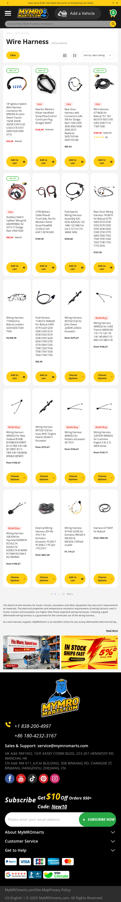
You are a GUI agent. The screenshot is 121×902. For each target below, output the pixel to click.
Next (69, 593)
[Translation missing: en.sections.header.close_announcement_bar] (117, 3)
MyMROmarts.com (20, 890)
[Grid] (65, 55)
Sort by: (88, 55)
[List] (75, 55)
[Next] (113, 3)
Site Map (42, 890)
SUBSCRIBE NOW (101, 819)
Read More (112, 630)
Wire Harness (22, 33)
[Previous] (7, 3)
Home (9, 33)
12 (63, 594)
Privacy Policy (60, 890)
